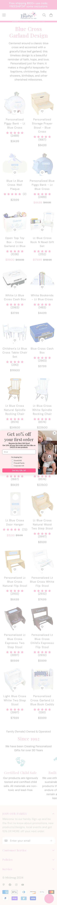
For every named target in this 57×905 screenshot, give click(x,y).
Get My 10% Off (19, 470)
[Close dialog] (54, 433)
